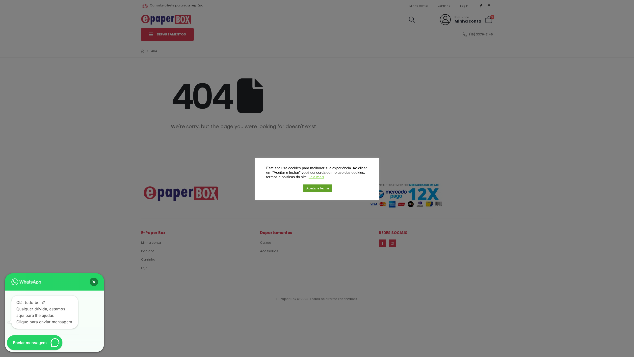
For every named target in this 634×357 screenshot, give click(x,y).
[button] (94, 282)
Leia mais (316, 177)
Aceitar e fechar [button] (317, 188)
